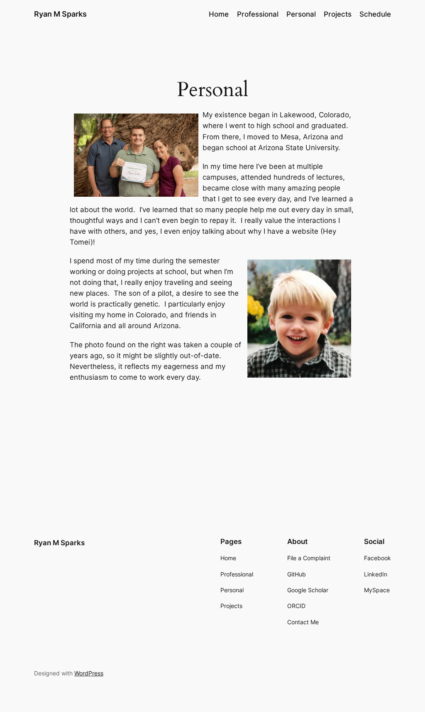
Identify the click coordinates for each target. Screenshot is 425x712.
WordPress (88, 673)
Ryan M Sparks (60, 14)
